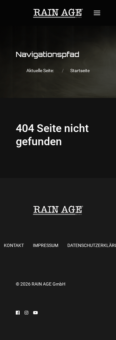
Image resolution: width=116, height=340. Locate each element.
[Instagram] (26, 312)
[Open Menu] (97, 13)
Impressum (45, 245)
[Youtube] (35, 312)
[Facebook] (18, 312)
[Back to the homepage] (58, 13)
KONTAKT (14, 245)
